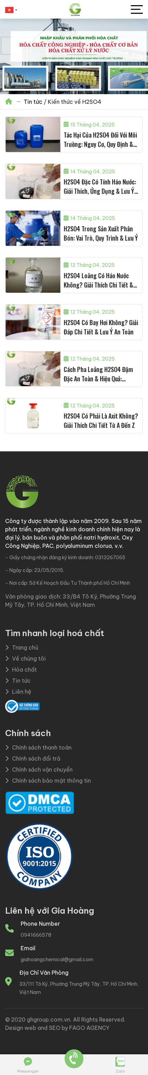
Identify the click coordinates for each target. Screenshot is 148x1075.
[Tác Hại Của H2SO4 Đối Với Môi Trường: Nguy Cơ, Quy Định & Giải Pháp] (33, 134)
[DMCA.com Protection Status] (39, 802)
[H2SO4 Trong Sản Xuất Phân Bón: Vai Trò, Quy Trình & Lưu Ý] (33, 228)
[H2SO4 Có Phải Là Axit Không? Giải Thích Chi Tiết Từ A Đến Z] (33, 415)
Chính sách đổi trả (36, 758)
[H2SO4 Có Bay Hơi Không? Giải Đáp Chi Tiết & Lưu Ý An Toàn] (33, 322)
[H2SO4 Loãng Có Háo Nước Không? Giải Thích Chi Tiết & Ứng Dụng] (33, 275)
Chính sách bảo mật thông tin (51, 780)
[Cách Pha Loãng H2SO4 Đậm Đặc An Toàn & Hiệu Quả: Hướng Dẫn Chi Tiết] (33, 368)
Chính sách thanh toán (42, 747)
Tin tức (33, 101)
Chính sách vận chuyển (42, 769)
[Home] (9, 101)
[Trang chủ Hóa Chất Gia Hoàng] (75, 9)
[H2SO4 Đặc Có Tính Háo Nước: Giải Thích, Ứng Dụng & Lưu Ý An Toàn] (33, 181)
